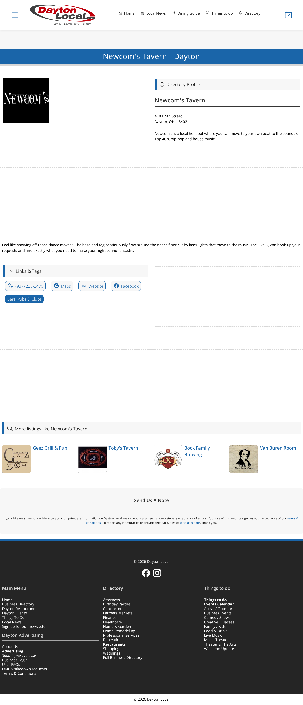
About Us (10, 646)
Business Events (218, 613)
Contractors (113, 608)
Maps (65, 286)
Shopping (111, 648)
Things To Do (13, 617)
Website (95, 286)
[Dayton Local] (64, 15)
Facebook (129, 286)
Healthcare (112, 622)
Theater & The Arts (220, 644)
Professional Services (121, 635)
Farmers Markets (117, 613)
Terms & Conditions (19, 673)
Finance (109, 617)
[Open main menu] (14, 15)
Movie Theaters (217, 639)
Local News (155, 13)
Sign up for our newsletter (24, 626)
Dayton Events (14, 613)
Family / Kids (215, 626)
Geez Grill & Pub (50, 448)
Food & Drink (215, 631)
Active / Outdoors (219, 608)
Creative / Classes (219, 622)
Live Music (213, 635)
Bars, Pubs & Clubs (24, 299)
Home (129, 13)
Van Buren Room (278, 448)
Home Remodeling (119, 631)
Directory (251, 13)
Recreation (112, 639)
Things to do (221, 13)
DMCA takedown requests (24, 668)
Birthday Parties (117, 604)
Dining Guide (188, 13)
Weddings (111, 653)
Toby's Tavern (123, 448)
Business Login (15, 660)
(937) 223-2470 (28, 286)
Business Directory (18, 604)
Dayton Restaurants (19, 608)
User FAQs (11, 664)
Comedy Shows (217, 617)
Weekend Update (219, 648)
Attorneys (111, 599)
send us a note (190, 523)
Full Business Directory (122, 657)
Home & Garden (117, 626)
